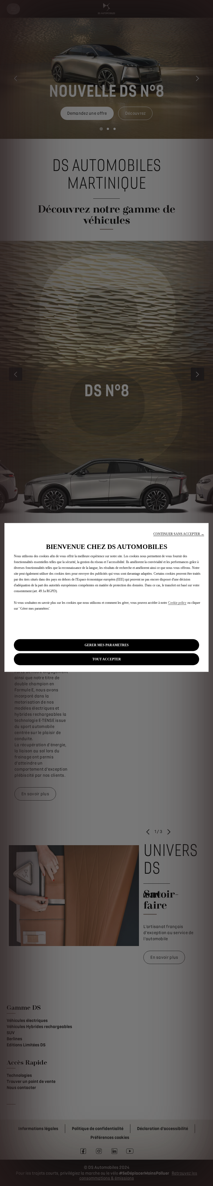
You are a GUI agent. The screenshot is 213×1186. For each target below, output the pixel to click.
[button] (178, 534)
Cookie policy (177, 603)
